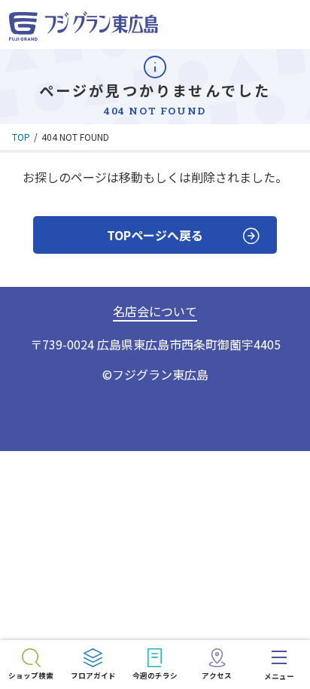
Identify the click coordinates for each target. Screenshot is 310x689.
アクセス (217, 675)
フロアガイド (93, 675)
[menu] (279, 664)
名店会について (155, 311)
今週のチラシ (155, 675)
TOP (21, 136)
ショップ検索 (30, 675)
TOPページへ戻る (155, 235)
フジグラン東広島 (160, 374)
